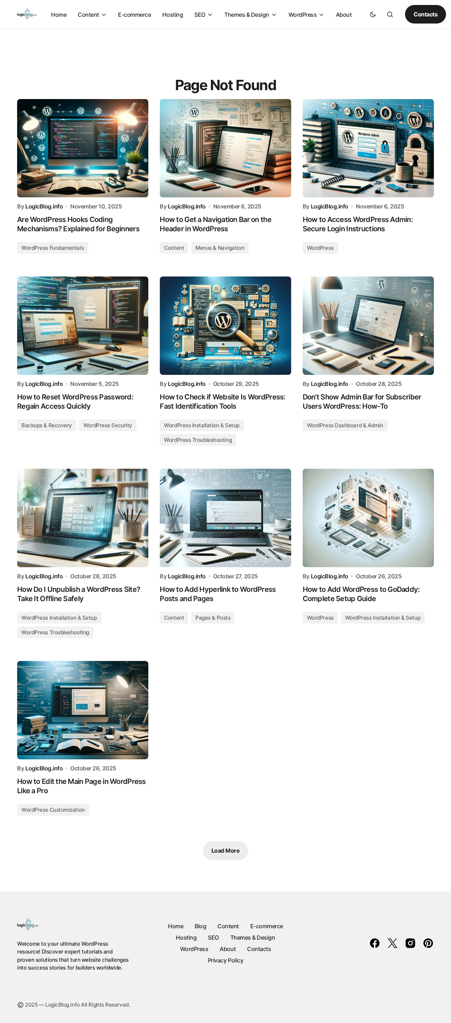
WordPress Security (107, 425)
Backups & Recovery (46, 425)
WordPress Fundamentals (52, 247)
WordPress (320, 247)
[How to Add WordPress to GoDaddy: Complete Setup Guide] (368, 518)
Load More (225, 850)
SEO (213, 937)
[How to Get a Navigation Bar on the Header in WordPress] (225, 148)
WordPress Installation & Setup (202, 425)
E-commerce (266, 926)
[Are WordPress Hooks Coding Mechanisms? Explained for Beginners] (82, 148)
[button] (373, 14)
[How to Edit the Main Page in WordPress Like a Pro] (82, 710)
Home (175, 926)
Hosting (186, 937)
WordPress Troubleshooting (198, 439)
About (228, 948)
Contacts (425, 14)
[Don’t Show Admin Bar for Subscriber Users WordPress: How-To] (368, 326)
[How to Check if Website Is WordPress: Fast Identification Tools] (225, 326)
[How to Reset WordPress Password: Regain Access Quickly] (82, 326)
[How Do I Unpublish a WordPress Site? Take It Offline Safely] (82, 518)
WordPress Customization (53, 809)
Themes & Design (252, 937)
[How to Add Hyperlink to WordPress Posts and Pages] (225, 518)
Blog (200, 926)
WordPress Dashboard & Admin (345, 425)
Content (174, 247)
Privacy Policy (225, 960)
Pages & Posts (212, 617)
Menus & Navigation (219, 247)
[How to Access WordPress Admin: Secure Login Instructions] (368, 148)
